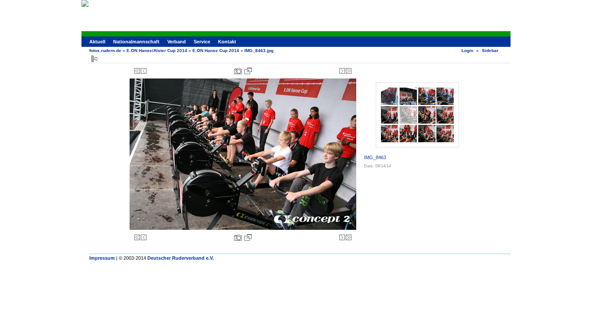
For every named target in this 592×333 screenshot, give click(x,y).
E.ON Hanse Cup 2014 (215, 50)
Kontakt (227, 41)
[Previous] (143, 71)
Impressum (102, 258)
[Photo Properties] (238, 71)
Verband (176, 41)
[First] (137, 71)
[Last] (348, 71)
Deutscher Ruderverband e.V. (180, 258)
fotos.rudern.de (105, 50)
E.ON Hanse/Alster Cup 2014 (157, 50)
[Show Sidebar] (94, 59)
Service (202, 41)
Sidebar (490, 50)
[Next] (342, 71)
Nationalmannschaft (136, 41)
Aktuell (97, 41)
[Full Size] (248, 71)
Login (467, 50)
